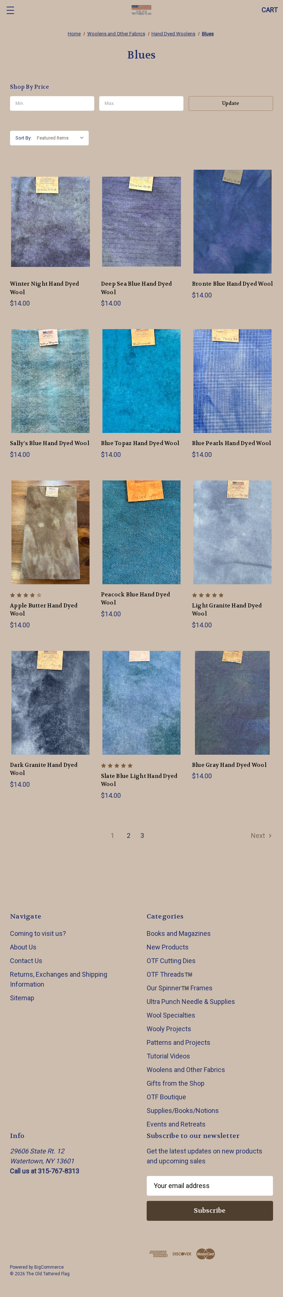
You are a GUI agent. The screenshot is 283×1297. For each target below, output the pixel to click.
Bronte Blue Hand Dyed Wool (232, 284)
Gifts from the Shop (176, 1083)
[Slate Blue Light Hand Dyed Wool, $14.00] (141, 703)
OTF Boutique (166, 1097)
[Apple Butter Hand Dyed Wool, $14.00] (50, 532)
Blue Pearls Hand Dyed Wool (231, 443)
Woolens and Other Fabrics (186, 1070)
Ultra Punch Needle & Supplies (191, 1001)
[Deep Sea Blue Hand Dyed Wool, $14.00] (141, 222)
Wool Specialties (171, 1015)
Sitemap (22, 998)
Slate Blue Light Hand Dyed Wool (139, 780)
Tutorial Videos (168, 1056)
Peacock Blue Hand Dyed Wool (135, 599)
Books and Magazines (179, 933)
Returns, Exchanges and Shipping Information (58, 979)
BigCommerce (49, 1267)
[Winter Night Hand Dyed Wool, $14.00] (50, 222)
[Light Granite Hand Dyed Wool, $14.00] (232, 532)
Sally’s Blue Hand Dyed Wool (49, 443)
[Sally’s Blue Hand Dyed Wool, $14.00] (50, 381)
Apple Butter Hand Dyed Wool (44, 610)
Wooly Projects (169, 1029)
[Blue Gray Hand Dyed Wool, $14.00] (232, 703)
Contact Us (26, 961)
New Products (168, 947)
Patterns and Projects (178, 1042)
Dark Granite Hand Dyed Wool (44, 769)
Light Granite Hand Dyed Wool (227, 610)
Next (258, 835)
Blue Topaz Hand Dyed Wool (140, 443)
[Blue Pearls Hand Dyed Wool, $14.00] (232, 381)
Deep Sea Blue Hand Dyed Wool (136, 288)
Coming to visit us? (38, 933)
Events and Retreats (176, 1124)
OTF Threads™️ (169, 974)
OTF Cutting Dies (171, 961)
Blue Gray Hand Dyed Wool (229, 765)
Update (230, 103)
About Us (23, 947)
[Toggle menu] (10, 10)
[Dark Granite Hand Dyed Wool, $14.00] (50, 703)
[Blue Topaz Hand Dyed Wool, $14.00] (141, 381)
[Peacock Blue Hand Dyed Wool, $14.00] (141, 532)
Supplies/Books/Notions (183, 1110)
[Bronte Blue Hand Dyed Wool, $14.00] (232, 222)
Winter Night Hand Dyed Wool (44, 288)
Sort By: (23, 138)
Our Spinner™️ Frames (180, 988)
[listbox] (62, 138)
